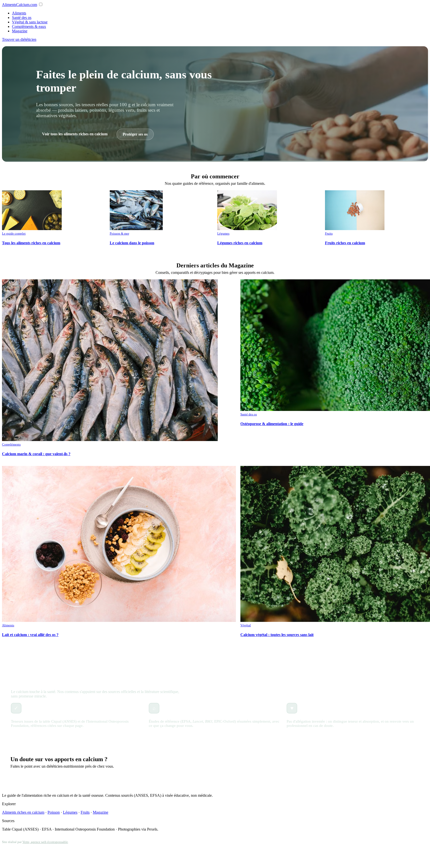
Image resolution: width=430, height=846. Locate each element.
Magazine (19, 31)
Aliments (19, 13)
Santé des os (21, 17)
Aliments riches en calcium (23, 812)
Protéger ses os (135, 134)
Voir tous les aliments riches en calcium (75, 134)
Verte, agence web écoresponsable (45, 842)
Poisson (54, 812)
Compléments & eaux (29, 26)
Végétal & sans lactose (30, 22)
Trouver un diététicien (19, 39)
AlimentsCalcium (19, 4)
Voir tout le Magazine (215, 652)
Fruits (85, 812)
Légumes (70, 812)
